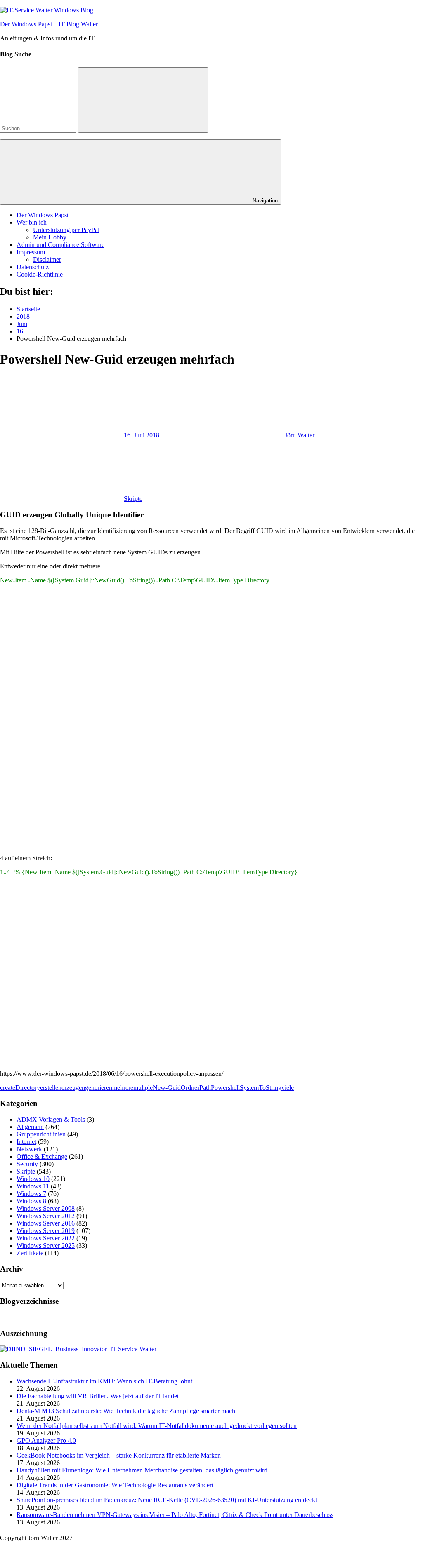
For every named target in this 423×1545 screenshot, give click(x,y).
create (7, 1087)
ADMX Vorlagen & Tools (51, 1119)
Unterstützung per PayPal (66, 229)
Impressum (31, 252)
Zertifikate (30, 1252)
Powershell (225, 1087)
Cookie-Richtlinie (40, 274)
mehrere (122, 1087)
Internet (26, 1141)
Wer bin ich (32, 222)
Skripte (133, 498)
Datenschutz (33, 266)
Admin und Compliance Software (60, 244)
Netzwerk (29, 1149)
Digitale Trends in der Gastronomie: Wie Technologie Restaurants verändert (115, 1485)
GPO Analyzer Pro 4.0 (46, 1440)
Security (27, 1163)
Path (205, 1087)
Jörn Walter (299, 435)
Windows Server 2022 (46, 1238)
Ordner (190, 1087)
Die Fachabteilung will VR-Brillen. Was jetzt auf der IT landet (98, 1395)
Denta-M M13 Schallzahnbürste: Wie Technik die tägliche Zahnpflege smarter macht (127, 1410)
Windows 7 (31, 1193)
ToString (270, 1087)
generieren (98, 1087)
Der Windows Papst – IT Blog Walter (49, 24)
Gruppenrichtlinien (41, 1134)
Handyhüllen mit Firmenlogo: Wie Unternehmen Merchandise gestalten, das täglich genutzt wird (142, 1470)
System (249, 1087)
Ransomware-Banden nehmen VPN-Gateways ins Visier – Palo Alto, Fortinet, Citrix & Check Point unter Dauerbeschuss (175, 1514)
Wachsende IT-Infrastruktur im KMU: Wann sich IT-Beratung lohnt (104, 1381)
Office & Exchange (42, 1156)
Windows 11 (33, 1186)
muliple (143, 1087)
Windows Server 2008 (46, 1208)
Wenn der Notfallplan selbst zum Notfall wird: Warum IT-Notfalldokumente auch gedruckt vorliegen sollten (157, 1425)
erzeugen (73, 1087)
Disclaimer (47, 259)
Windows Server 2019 (46, 1230)
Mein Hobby (49, 237)
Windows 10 (33, 1178)
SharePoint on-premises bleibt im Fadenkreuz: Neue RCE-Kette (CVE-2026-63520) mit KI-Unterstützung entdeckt (167, 1499)
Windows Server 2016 (46, 1223)
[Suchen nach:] (39, 127)
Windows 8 (31, 1201)
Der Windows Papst (43, 214)
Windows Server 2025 (46, 1245)
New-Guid (167, 1087)
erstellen (50, 1087)
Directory (27, 1087)
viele (287, 1087)
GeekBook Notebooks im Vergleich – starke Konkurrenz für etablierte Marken (119, 1455)
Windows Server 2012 (46, 1215)
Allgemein (30, 1126)
